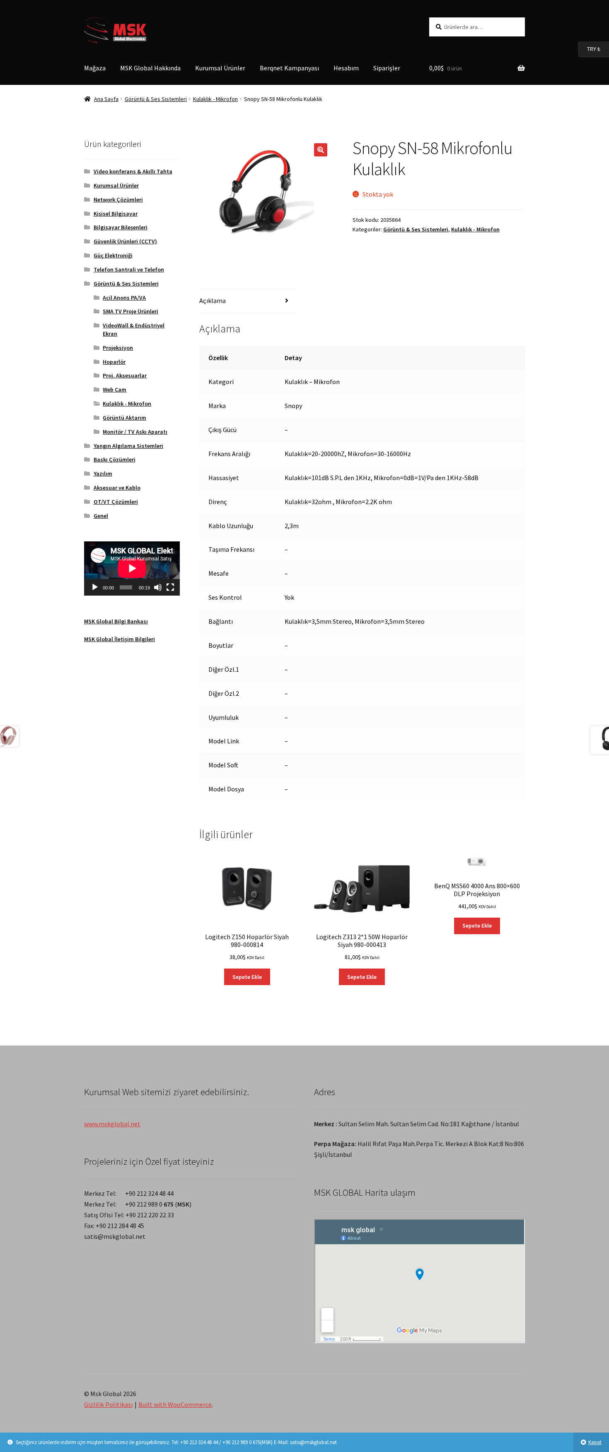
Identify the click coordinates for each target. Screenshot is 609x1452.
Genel (101, 515)
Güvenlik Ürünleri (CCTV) (125, 241)
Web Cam (114, 389)
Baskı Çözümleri (114, 459)
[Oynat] (95, 587)
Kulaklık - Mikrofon (215, 99)
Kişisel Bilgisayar (116, 213)
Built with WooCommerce (175, 1404)
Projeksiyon (118, 347)
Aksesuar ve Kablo (117, 487)
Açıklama (212, 300)
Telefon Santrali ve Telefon (129, 269)
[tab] (247, 301)
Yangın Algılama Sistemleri (128, 446)
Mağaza (95, 68)
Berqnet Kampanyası (289, 68)
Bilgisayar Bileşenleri (120, 227)
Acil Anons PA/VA (124, 297)
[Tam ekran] (170, 587)
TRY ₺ (589, 49)
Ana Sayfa (106, 99)
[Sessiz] (158, 587)
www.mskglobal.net (112, 1124)
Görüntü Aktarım (124, 417)
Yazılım (103, 473)
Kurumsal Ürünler (220, 68)
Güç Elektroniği (113, 255)
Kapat (595, 1442)
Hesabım (346, 68)
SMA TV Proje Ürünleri (130, 311)
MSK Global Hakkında (150, 68)
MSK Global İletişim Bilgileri (119, 639)
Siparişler (386, 68)
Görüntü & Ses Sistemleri (156, 99)
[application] (132, 568)
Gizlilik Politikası (108, 1404)
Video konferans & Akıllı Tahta (133, 171)
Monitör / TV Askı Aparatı (135, 431)
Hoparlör (114, 361)
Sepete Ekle (247, 977)
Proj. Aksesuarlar (125, 375)
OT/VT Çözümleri (116, 501)
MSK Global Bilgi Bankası (116, 621)
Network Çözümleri (118, 199)
